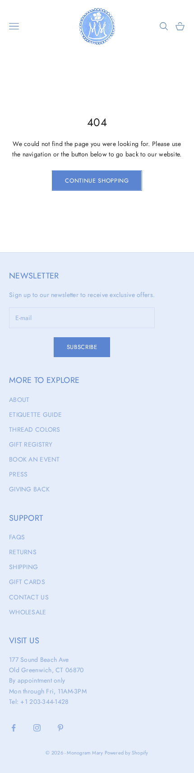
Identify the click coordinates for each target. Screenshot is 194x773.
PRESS (18, 474)
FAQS (17, 537)
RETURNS (23, 551)
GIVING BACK (29, 489)
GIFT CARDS (27, 581)
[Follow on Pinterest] (60, 727)
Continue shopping (97, 180)
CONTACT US (29, 597)
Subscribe (82, 347)
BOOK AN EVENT (34, 459)
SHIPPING (23, 566)
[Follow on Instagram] (37, 727)
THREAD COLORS (34, 429)
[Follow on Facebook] (13, 727)
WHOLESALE (27, 612)
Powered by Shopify (126, 752)
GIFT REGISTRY (31, 444)
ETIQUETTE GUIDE (35, 414)
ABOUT (19, 399)
